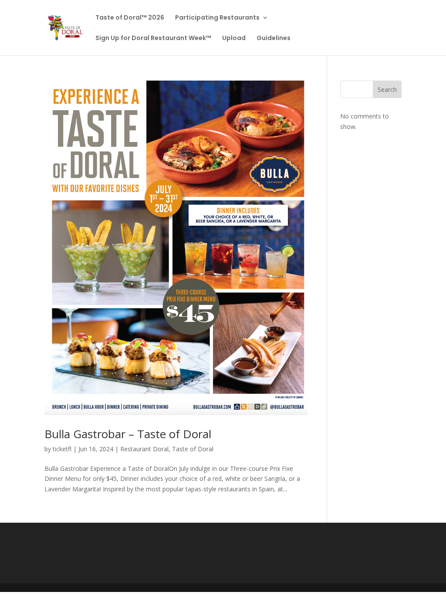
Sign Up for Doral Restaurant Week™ (153, 38)
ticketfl (62, 449)
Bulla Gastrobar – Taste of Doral (127, 434)
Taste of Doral (192, 449)
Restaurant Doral (144, 449)
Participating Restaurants (217, 18)
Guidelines (274, 38)
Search (387, 89)
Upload (234, 38)
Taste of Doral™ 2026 (129, 18)
